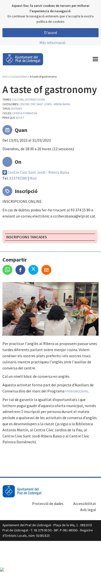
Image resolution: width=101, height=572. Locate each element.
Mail (33, 178)
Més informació (52, 42)
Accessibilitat (84, 503)
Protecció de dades (47, 503)
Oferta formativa (24, 113)
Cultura (18, 99)
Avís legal (88, 509)
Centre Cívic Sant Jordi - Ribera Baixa (44, 104)
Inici (5, 76)
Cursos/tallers (18, 76)
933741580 (18, 178)
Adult (20, 117)
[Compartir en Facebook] (21, 270)
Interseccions (76, 391)
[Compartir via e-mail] (47, 270)
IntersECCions (35, 99)
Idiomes (16, 108)
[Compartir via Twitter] (34, 270)
